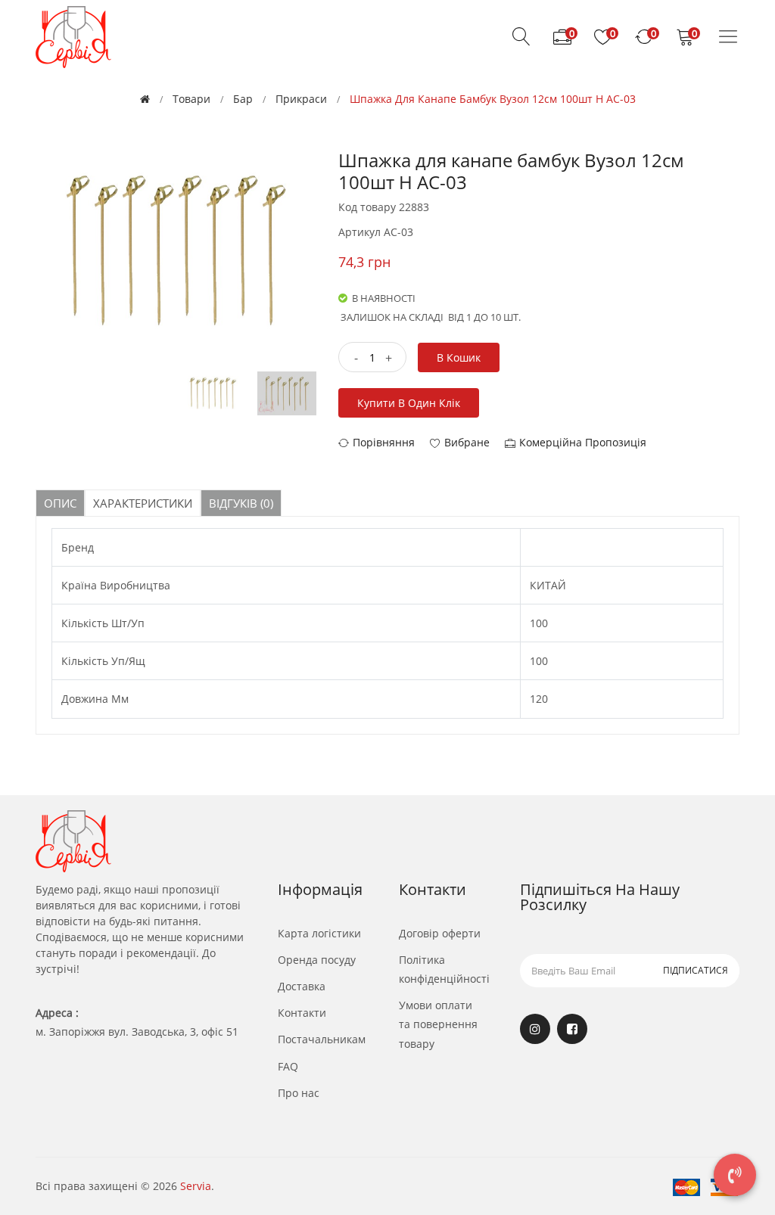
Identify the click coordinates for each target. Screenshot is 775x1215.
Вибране (467, 442)
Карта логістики (319, 933)
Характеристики (142, 503)
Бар (243, 99)
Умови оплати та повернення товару (438, 1024)
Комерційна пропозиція (582, 442)
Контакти (302, 1012)
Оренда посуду (317, 959)
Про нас (298, 1093)
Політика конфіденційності (444, 969)
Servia (195, 1186)
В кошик (459, 357)
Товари (191, 99)
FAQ (288, 1066)
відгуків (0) (241, 503)
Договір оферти (440, 933)
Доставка (301, 986)
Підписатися (695, 970)
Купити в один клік (408, 403)
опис (60, 503)
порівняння (384, 442)
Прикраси (301, 99)
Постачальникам (322, 1039)
